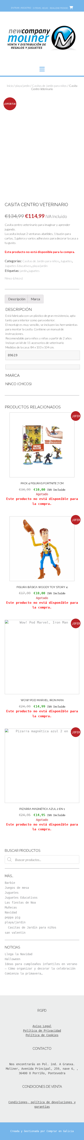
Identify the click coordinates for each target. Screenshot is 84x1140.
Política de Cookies (42, 1035)
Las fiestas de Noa (20, 902)
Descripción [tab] (16, 299)
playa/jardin (22, 85)
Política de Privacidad (42, 1030)
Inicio (10, 85)
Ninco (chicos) (14, 278)
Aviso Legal (42, 1026)
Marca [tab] (35, 299)
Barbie (10, 882)
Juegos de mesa (17, 887)
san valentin (15, 932)
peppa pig (12, 917)
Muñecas (11, 907)
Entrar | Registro (21, 7)
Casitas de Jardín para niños (49, 85)
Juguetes (66, 261)
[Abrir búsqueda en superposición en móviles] (42, 859)
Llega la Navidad (18, 954)
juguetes (34, 271)
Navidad (11, 912)
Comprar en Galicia (60, 1131)
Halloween (12, 959)
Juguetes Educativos (18, 266)
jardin (23, 271)
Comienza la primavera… (24, 973)
